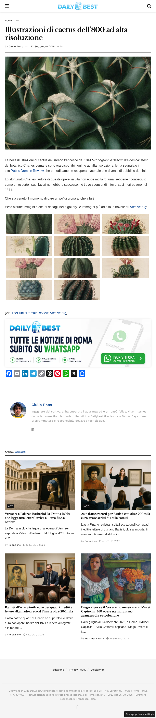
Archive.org (138, 207)
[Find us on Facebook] (77, 707)
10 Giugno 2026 (118, 638)
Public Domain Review (27, 170)
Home (8, 20)
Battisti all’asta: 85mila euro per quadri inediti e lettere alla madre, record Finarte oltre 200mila (39, 609)
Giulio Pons (16, 46)
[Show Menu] (7, 6)
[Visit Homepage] (78, 6)
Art (17, 20)
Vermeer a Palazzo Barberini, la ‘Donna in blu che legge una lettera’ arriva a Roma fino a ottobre (37, 518)
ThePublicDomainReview (29, 313)
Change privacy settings (140, 714)
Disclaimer (97, 669)
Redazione (15, 544)
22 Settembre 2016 (42, 46)
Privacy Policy (77, 669)
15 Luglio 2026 (35, 544)
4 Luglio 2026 (110, 541)
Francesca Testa (94, 638)
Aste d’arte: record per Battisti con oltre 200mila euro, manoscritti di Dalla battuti (115, 516)
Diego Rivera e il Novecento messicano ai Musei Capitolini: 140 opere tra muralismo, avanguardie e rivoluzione (115, 611)
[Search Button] (149, 6)
